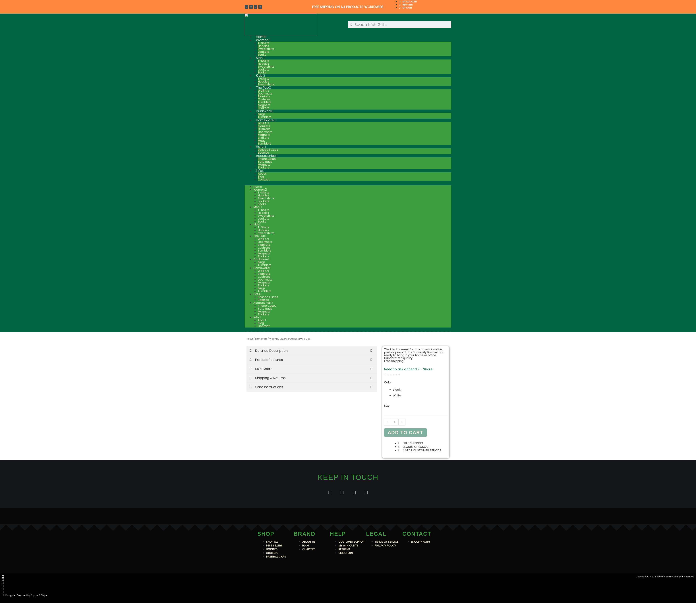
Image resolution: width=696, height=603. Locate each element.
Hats (259, 146)
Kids (259, 75)
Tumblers (264, 102)
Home (257, 187)
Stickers (263, 138)
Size (387, 406)
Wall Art (263, 91)
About (262, 174)
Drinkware (264, 111)
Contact (264, 179)
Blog (261, 176)
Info (259, 170)
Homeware (265, 120)
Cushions (264, 99)
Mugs (261, 114)
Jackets (263, 52)
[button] (384, 374)
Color (388, 382)
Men (259, 57)
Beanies (263, 300)
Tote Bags (265, 162)
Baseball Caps (268, 150)
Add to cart (405, 432)
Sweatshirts (266, 49)
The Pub (262, 87)
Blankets (264, 96)
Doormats (265, 93)
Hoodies (263, 46)
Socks (262, 204)
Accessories (266, 155)
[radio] (420, 390)
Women (262, 40)
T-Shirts (263, 43)
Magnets (264, 105)
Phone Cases (267, 159)
